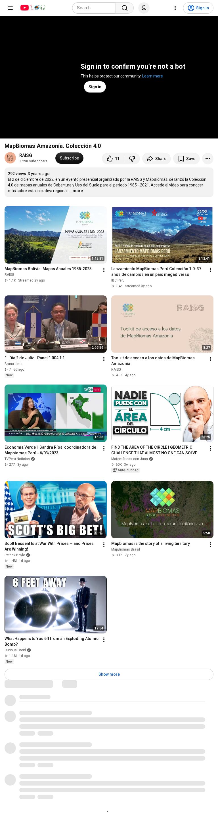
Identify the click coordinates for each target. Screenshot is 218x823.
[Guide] (10, 8)
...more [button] (76, 190)
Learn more (152, 76)
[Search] (125, 8)
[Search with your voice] (144, 8)
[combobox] (95, 8)
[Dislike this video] (132, 158)
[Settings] (175, 8)
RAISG (25, 155)
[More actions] (207, 158)
